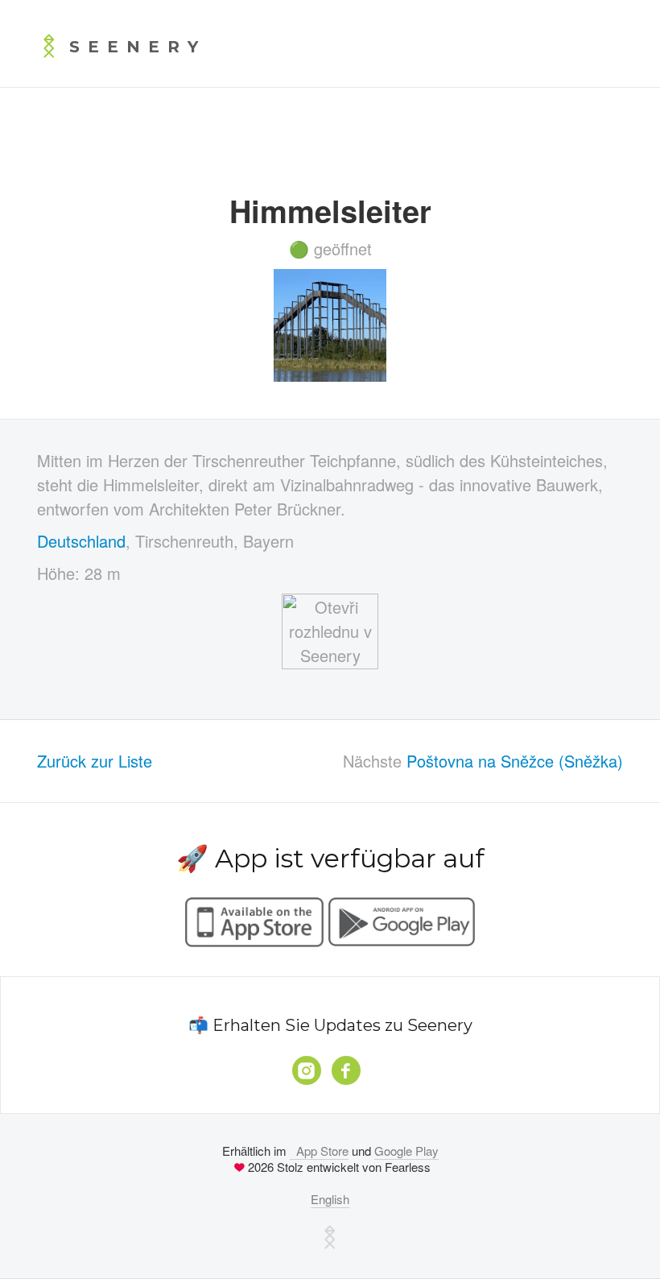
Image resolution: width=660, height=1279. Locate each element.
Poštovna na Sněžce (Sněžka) (514, 760)
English (330, 1198)
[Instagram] (306, 1070)
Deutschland (81, 541)
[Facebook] (346, 1070)
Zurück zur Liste (94, 760)
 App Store (319, 1150)
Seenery (137, 47)
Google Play (406, 1150)
